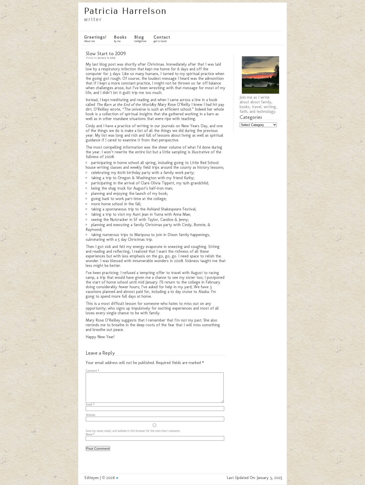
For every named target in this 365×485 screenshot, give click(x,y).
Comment (92, 370)
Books (120, 39)
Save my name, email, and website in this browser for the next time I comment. (133, 431)
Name (90, 434)
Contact (162, 39)
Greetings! (95, 39)
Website (90, 415)
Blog (140, 39)
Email (90, 404)
